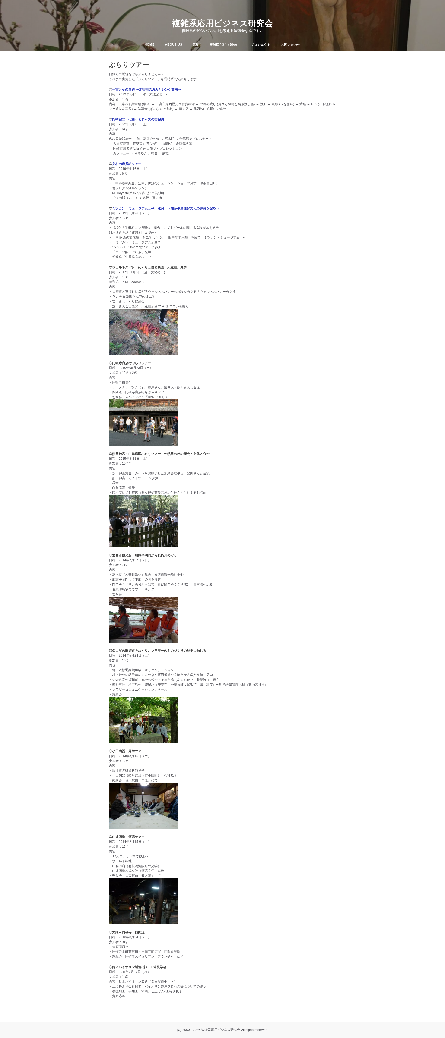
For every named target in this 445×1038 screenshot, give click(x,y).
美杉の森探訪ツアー (126, 164)
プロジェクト (260, 44)
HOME (150, 44)
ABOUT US (173, 44)
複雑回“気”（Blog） (225, 44)
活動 (196, 44)
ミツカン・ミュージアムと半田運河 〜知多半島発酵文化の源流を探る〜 (165, 208)
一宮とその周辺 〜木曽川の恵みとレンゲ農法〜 (146, 89)
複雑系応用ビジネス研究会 (222, 23)
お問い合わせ (290, 44)
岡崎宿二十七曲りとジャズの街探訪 (138, 119)
